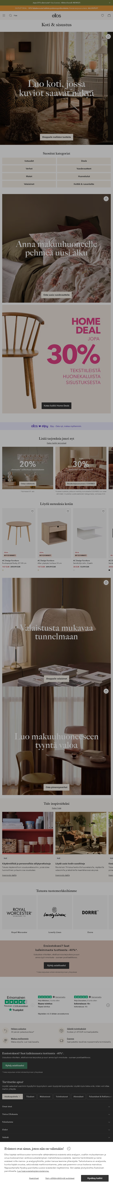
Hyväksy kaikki (94, 1178)
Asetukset (34, 1178)
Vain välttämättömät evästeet (59, 1178)
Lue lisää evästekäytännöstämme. (33, 1171)
